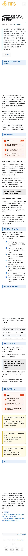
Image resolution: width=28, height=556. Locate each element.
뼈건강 (5, 546)
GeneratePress (20, 540)
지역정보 (9, 546)
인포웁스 (18, 546)
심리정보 (13, 546)
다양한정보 (6, 549)
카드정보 (17, 549)
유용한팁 (6, 512)
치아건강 (22, 549)
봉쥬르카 (23, 546)
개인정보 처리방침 (21, 534)
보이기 (8, 54)
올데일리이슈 (12, 549)
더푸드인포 (14, 552)
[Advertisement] (14, 80)
